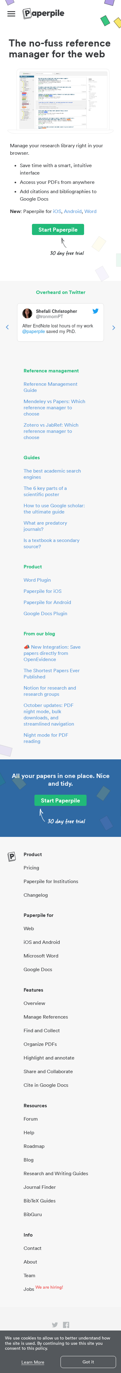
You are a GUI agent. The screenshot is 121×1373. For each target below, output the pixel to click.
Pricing (31, 867)
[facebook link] (66, 1326)
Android (73, 211)
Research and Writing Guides (56, 1173)
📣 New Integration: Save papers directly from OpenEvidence (52, 653)
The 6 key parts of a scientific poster (45, 491)
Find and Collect (42, 1030)
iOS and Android (42, 942)
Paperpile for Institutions (51, 881)
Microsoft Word (41, 956)
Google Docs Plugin (45, 613)
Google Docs (38, 969)
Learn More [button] (32, 1362)
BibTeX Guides (40, 1200)
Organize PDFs (40, 1044)
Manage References (46, 1017)
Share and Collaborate (48, 1071)
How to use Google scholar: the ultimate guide (54, 508)
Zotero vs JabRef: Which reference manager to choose (51, 431)
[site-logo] (43, 14)
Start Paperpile (58, 229)
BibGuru (33, 1214)
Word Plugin (37, 580)
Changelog (36, 895)
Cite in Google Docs (46, 1085)
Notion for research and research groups (50, 691)
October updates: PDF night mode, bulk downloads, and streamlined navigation (49, 714)
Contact (33, 1248)
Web (29, 928)
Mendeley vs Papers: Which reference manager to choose (54, 407)
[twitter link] (55, 1326)
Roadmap (34, 1146)
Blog (29, 1160)
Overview (34, 1003)
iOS (57, 211)
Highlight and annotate (49, 1058)
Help (29, 1132)
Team (29, 1275)
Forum (31, 1119)
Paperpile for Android (47, 602)
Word (90, 211)
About (30, 1262)
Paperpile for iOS (42, 591)
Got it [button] (88, 1362)
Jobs (29, 1289)
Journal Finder (40, 1187)
